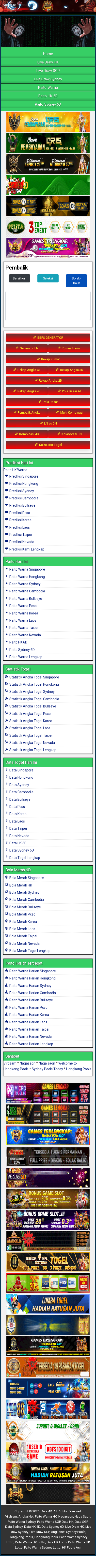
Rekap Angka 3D (71, 370)
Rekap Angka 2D (50, 380)
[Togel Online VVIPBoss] (48, 122)
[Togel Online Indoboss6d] (48, 1115)
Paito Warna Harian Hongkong (32, 978)
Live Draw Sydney (48, 79)
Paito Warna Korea (23, 613)
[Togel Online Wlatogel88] (48, 1241)
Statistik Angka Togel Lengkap (32, 750)
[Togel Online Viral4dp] (48, 248)
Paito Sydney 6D (48, 104)
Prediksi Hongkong (23, 484)
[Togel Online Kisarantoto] (48, 206)
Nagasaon (27, 1063)
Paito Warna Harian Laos (28, 1022)
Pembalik (16, 268)
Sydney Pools (75, 1532)
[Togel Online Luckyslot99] (48, 1325)
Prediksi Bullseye (22, 505)
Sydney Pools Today (47, 1069)
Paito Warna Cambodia (27, 591)
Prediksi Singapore (23, 476)
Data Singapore (21, 770)
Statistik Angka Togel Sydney (32, 692)
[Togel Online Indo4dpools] (48, 1304)
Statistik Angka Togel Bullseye (32, 706)
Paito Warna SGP (48, 1522)
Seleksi (48, 278)
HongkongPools (46, 1537)
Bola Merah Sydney (24, 892)
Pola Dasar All (71, 391)
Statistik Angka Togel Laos (29, 728)
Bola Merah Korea (23, 922)
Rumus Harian (71, 348)
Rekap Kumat (50, 359)
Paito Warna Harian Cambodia (32, 993)
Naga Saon (82, 1516)
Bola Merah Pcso (22, 914)
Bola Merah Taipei (23, 936)
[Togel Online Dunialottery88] (48, 1368)
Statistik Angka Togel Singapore (34, 677)
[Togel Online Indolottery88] (48, 1410)
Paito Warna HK (46, 1516)
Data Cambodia (21, 792)
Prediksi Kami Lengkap (26, 549)
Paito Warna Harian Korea (29, 1015)
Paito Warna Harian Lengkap (31, 1044)
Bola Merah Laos (22, 929)
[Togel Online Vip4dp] (48, 1346)
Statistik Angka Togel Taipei (30, 735)
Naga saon (47, 1063)
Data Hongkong (21, 777)
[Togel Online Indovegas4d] (48, 1494)
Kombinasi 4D (28, 434)
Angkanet (58, 1532)
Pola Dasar (50, 402)
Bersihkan (20, 278)
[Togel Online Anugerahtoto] (48, 1389)
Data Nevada (19, 836)
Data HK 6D (18, 843)
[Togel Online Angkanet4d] (48, 1431)
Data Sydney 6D (21, 850)
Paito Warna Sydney (25, 584)
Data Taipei (18, 828)
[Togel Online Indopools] (48, 1452)
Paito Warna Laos (22, 620)
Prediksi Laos (19, 527)
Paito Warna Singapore (27, 569)
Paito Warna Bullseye (25, 599)
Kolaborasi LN (71, 434)
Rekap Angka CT (29, 370)
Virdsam (9, 1063)
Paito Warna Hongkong (27, 577)
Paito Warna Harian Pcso (28, 1007)
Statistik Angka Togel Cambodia (34, 699)
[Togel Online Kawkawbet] (48, 1157)
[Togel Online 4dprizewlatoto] (48, 1262)
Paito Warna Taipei (23, 628)
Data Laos (17, 821)
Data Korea (18, 814)
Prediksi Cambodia (23, 498)
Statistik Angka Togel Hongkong (34, 684)
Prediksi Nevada (21, 542)
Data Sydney (19, 785)
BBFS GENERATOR (50, 337)
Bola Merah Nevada (24, 944)
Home (48, 54)
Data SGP (81, 1522)
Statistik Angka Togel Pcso (30, 714)
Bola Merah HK (20, 885)
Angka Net (25, 1516)
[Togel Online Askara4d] (48, 1199)
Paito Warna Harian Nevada (30, 1036)
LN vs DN (50, 423)
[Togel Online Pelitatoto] (48, 227)
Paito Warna (48, 87)
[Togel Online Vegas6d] (48, 1178)
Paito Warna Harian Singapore (32, 971)
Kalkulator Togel (50, 445)
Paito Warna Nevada (25, 635)
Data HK (67, 1522)
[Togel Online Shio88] (48, 1473)
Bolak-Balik (76, 280)
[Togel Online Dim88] (48, 143)
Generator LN (28, 348)
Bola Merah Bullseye (25, 907)
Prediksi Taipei (20, 535)
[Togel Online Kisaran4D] (48, 185)
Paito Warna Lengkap (25, 657)
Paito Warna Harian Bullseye (31, 1000)
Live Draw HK (48, 62)
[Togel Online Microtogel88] (48, 1094)
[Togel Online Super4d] (48, 164)
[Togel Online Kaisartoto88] (48, 1283)
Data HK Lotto (57, 1542)
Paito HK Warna (15, 470)
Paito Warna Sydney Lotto (42, 1547)
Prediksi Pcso (19, 513)
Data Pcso (17, 807)
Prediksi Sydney (21, 491)
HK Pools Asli (71, 1547)
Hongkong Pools (78, 1069)
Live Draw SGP (48, 70)
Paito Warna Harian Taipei (29, 1029)
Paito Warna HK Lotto (30, 1542)
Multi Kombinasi (71, 412)
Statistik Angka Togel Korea (30, 721)
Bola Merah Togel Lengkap (29, 951)
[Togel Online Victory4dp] (48, 1136)
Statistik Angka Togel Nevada (32, 743)
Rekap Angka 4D (29, 391)
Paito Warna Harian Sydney (30, 986)
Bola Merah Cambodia (26, 900)
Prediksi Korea (20, 520)
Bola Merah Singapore (26, 878)
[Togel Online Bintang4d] (48, 1220)
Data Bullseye (20, 799)
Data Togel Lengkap (24, 858)
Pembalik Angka (28, 412)
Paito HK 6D (48, 96)
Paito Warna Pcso (23, 606)
